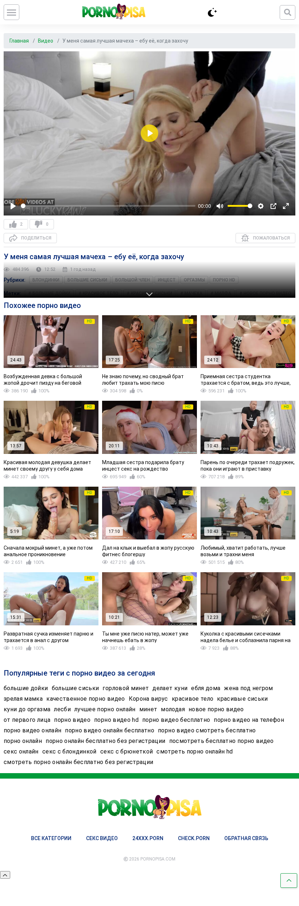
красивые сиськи (242, 698)
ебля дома (205, 688)
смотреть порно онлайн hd (194, 751)
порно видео (72, 719)
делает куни (169, 688)
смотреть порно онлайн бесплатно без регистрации (78, 762)
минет (148, 709)
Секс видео (102, 838)
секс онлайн (21, 751)
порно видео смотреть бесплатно (207, 730)
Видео (46, 41)
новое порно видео (216, 709)
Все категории (51, 838)
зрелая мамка (23, 698)
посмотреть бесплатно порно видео (221, 740)
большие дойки (26, 688)
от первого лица (27, 719)
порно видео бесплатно (176, 719)
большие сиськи (75, 688)
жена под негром (248, 688)
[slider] (108, 205)
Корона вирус (148, 698)
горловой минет (125, 688)
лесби (62, 709)
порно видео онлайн (32, 730)
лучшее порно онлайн (105, 709)
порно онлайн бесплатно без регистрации (105, 740)
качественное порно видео (85, 698)
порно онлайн (23, 740)
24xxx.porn (147, 838)
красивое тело (193, 698)
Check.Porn (194, 838)
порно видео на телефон (249, 719)
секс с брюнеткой (126, 751)
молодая (173, 709)
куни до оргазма (27, 709)
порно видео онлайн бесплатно (109, 730)
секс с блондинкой (69, 751)
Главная (19, 41)
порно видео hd (116, 719)
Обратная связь (246, 838)
